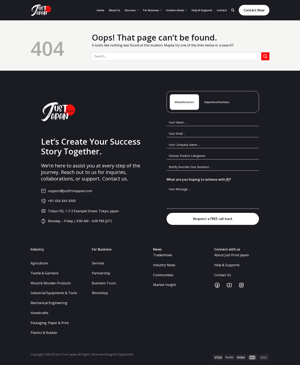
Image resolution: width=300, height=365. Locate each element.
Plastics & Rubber (44, 332)
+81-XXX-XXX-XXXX (62, 201)
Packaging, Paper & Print (50, 323)
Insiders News (175, 10)
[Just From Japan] (41, 10)
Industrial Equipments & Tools (54, 293)
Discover (130, 10)
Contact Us (222, 275)
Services (98, 263)
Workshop (100, 293)
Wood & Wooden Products (51, 283)
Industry (37, 249)
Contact (222, 10)
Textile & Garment (44, 273)
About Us (114, 10)
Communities (163, 275)
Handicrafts (39, 313)
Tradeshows (162, 255)
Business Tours (104, 283)
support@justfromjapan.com (70, 191)
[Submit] (265, 56)
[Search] (232, 10)
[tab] (184, 102)
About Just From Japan (231, 255)
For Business (151, 10)
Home (100, 10)
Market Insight (164, 285)
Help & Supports (201, 10)
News (157, 249)
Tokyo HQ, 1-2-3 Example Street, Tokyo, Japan (83, 211)
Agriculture (39, 263)
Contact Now (254, 10)
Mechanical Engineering (49, 303)
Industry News (164, 265)
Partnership (101, 273)
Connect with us (227, 249)
